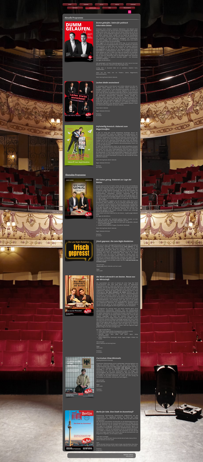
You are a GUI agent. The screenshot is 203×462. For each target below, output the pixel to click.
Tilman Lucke (100, 249)
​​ (129, 456)
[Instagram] (129, 11)
